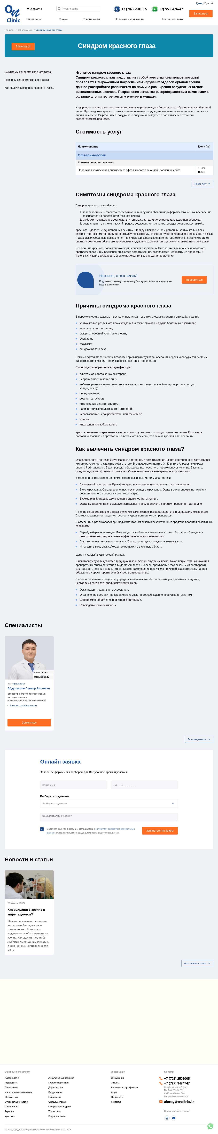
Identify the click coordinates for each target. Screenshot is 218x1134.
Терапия (9, 1111)
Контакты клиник (172, 19)
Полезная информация (129, 19)
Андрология (11, 1082)
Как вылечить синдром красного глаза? (29, 87)
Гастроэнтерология (58, 1082)
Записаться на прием (160, 830)
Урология (10, 1116)
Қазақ (199, 3)
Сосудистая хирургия (59, 1106)
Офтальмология (92, 155)
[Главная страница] (12, 13)
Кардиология (55, 1092)
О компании (34, 19)
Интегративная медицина (18, 1092)
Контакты (116, 1101)
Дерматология (56, 1087)
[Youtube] (173, 1118)
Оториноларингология (16, 1101)
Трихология (54, 1111)
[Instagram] (167, 1118)
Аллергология (12, 1077)
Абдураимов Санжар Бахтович (28, 688)
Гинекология (11, 1087)
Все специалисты (197, 739)
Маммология (12, 1097)
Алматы (36, 9)
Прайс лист (200, 183)
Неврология (54, 1097)
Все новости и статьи (195, 963)
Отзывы (115, 1082)
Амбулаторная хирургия (61, 1077)
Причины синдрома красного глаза (27, 79)
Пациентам (117, 1097)
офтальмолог (18, 684)
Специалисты (91, 19)
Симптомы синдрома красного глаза (28, 72)
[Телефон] (210, 1126)
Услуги (63, 19)
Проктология (11, 1106)
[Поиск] (59, 9)
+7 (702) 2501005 (177, 1078)
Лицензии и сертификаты (124, 1087)
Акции (114, 1092)
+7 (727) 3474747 (177, 1083)
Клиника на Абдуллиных (23, 705)
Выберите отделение (54, 796)
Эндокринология (57, 1116)
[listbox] (109, 803)
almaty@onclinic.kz (179, 1102)
